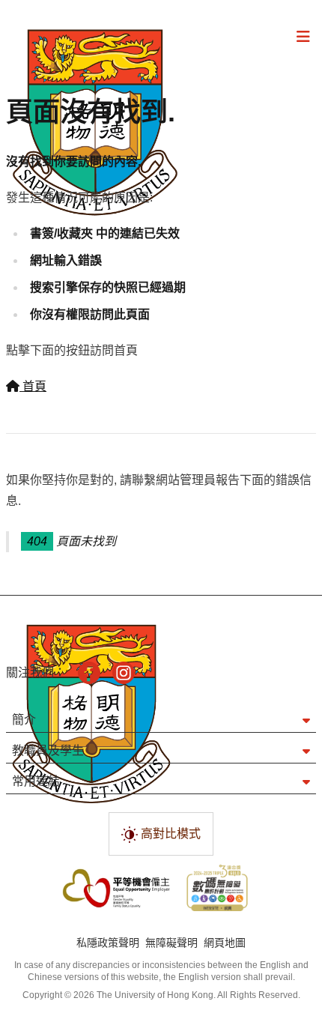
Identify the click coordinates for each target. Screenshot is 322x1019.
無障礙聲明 (171, 943)
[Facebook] (89, 673)
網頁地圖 (225, 943)
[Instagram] (123, 673)
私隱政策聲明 (107, 943)
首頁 (32, 386)
